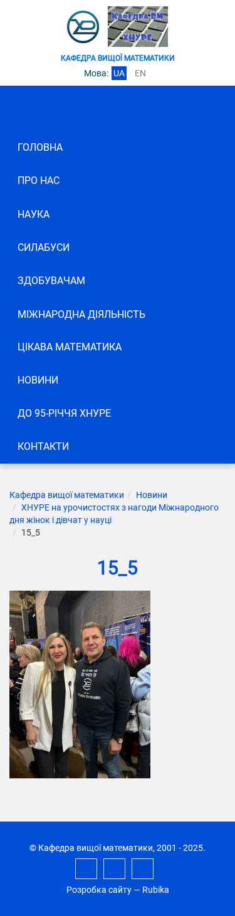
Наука (34, 214)
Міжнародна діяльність (81, 314)
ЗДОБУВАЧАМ (51, 281)
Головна (40, 147)
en (140, 73)
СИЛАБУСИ (44, 247)
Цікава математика (70, 347)
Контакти (43, 446)
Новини (38, 380)
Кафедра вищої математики (66, 495)
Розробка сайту (99, 890)
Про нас (39, 180)
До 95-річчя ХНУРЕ (64, 413)
